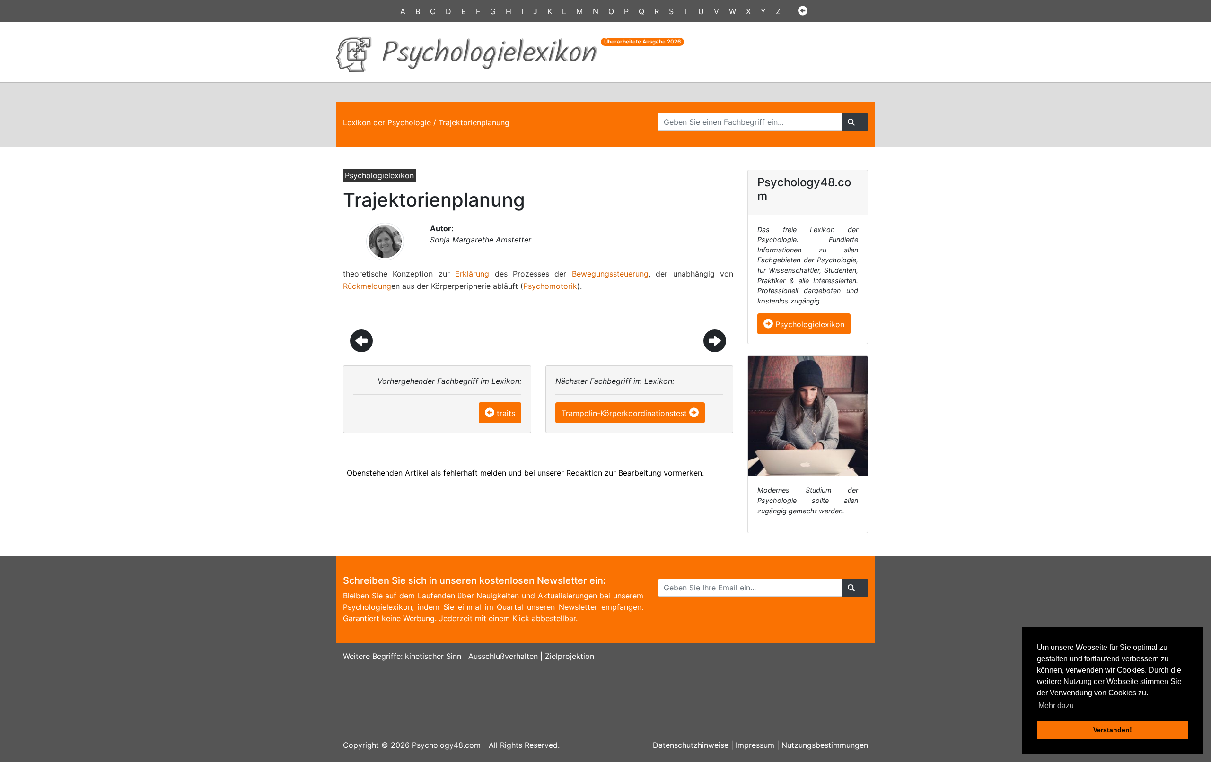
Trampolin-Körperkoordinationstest (624, 413)
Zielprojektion (569, 656)
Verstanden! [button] (1112, 730)
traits (506, 413)
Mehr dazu (1056, 705)
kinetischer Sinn (433, 656)
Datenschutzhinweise (690, 745)
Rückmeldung (367, 286)
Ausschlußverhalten (503, 656)
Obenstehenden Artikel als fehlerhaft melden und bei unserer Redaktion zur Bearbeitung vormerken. (525, 472)
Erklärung (472, 273)
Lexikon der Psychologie (387, 122)
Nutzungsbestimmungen (824, 745)
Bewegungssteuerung (610, 273)
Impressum (755, 745)
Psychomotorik (550, 286)
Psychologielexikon (808, 324)
